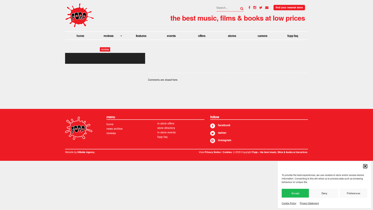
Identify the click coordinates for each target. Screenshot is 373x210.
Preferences (353, 193)
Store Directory (166, 128)
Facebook (224, 125)
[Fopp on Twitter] (212, 133)
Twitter (222, 133)
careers (262, 35)
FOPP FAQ (292, 35)
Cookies (227, 152)
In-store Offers (165, 123)
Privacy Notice (213, 152)
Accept (295, 193)
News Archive (114, 128)
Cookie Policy (289, 203)
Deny (324, 193)
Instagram (224, 140)
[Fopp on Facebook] (212, 125)
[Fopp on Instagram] (212, 140)
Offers (201, 35)
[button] (365, 166)
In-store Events (166, 132)
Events (171, 35)
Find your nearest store (289, 7)
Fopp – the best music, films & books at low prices (279, 152)
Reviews (108, 35)
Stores (232, 35)
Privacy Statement (309, 203)
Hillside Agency (86, 152)
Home (80, 35)
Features (141, 35)
